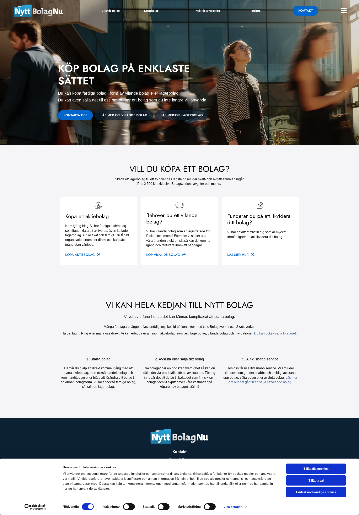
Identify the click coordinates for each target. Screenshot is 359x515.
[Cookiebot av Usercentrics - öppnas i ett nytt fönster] (35, 507)
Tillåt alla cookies (316, 468)
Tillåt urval (316, 480)
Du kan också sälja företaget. (275, 333)
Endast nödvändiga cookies (316, 492)
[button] (110, 10)
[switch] (129, 506)
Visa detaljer (233, 507)
